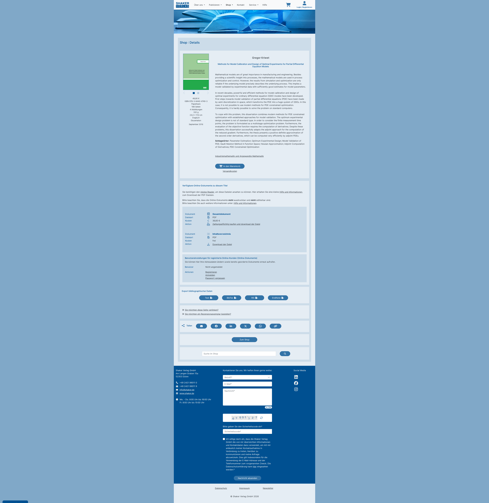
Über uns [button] (198, 5)
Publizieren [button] (214, 5)
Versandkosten (230, 171)
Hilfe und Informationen (291, 192)
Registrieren (211, 272)
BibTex (230, 298)
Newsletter (268, 488)
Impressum (244, 488)
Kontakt (241, 5)
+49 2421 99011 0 (188, 382)
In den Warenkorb (231, 166)
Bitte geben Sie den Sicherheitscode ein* (242, 426)
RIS (252, 298)
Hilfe (265, 5)
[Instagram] (296, 389)
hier (254, 466)
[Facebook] (296, 383)
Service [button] (253, 5)
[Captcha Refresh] (261, 417)
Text (207, 298)
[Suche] (285, 353)
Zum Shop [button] (244, 339)
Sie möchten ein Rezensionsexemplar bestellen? (208, 314)
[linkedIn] (296, 377)
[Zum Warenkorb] (288, 5)
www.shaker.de (187, 393)
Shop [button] (230, 4)
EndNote (276, 298)
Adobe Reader (207, 192)
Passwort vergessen (215, 278)
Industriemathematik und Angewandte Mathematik (239, 156)
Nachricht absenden (247, 478)
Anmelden (210, 275)
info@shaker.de (187, 389)
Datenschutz (221, 488)
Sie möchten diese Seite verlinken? (201, 310)
